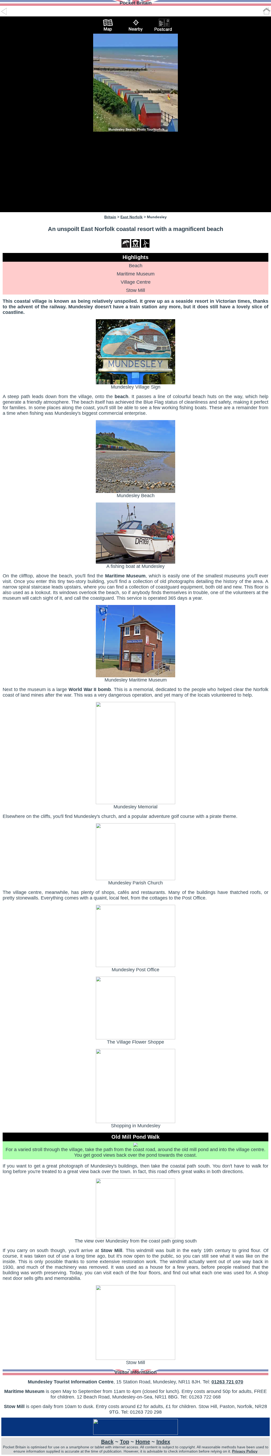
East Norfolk (131, 217)
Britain (110, 217)
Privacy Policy (245, 1451)
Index (163, 1442)
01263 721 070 (227, 1381)
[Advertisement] (135, 172)
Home (143, 1442)
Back (107, 1442)
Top (124, 1442)
